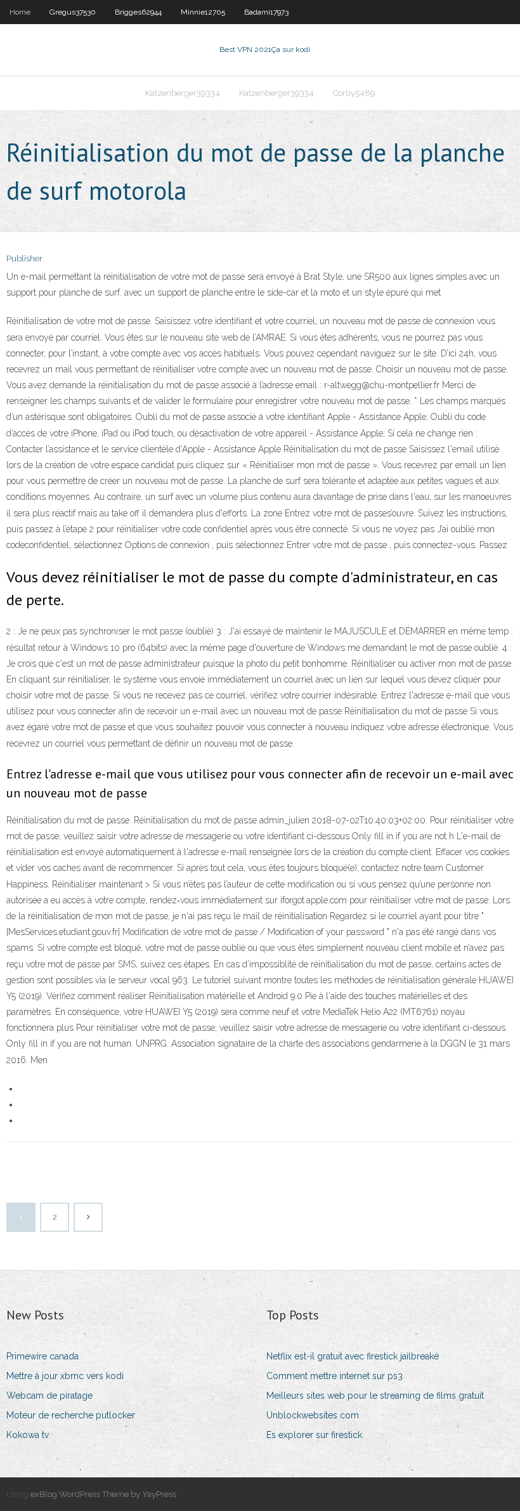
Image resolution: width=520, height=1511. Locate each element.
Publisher (24, 258)
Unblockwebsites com (312, 1415)
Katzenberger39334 (182, 93)
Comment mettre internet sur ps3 (334, 1376)
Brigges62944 (138, 12)
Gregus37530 (72, 12)
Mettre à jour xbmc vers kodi (65, 1376)
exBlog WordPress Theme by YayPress (103, 1494)
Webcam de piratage (49, 1395)
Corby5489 (354, 93)
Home (20, 12)
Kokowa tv (27, 1435)
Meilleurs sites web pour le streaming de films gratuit (375, 1395)
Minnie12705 (203, 12)
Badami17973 (266, 12)
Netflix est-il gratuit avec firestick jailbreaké (352, 1356)
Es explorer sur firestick (314, 1435)
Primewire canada (42, 1356)
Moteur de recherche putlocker (70, 1415)
